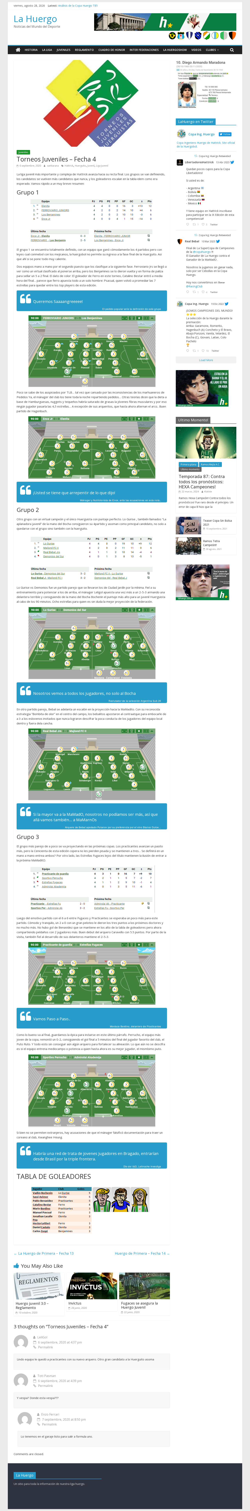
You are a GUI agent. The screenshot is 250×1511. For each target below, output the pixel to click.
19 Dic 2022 (217, 304)
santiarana (53, 165)
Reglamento (84, 50)
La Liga (47, 50)
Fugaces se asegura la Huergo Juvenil (139, 1305)
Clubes (211, 50)
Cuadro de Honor (111, 50)
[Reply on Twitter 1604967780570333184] (188, 351)
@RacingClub (194, 286)
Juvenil (91, 165)
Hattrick (69, 165)
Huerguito (80, 165)
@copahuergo (202, 252)
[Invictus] (91, 1275)
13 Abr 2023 (222, 162)
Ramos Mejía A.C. (210, 464)
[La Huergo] (18, 50)
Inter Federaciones (144, 50)
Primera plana (188, 464)
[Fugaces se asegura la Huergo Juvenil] (144, 1275)
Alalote (208, 491)
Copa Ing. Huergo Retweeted (215, 156)
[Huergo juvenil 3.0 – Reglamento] (39, 1275)
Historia (31, 50)
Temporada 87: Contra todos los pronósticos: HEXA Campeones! (202, 481)
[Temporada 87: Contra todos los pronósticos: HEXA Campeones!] (206, 429)
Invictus (74, 1303)
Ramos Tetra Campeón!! (211, 543)
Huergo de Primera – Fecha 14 (142, 1253)
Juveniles (63, 50)
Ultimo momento (190, 469)
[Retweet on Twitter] (196, 155)
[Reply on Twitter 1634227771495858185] (188, 292)
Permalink (45, 1347)
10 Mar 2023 (208, 241)
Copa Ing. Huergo (197, 304)
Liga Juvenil (102, 165)
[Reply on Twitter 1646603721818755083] (188, 224)
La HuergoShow (175, 50)
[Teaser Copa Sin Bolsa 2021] (188, 519)
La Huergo (35, 18)
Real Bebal (192, 241)
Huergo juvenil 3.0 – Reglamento (32, 1305)
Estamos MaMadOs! (71, 5)
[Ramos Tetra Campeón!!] (188, 539)
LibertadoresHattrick (199, 162)
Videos (196, 50)
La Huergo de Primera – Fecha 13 (44, 1253)
